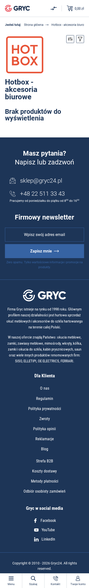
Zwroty (44, 418)
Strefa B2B (44, 461)
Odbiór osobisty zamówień (44, 491)
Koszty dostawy (44, 471)
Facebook (48, 520)
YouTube (48, 530)
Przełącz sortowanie (80, 39)
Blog (44, 449)
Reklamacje (44, 439)
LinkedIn (48, 539)
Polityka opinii (44, 428)
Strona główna (34, 25)
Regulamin (44, 398)
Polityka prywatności (44, 408)
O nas (44, 388)
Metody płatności (44, 481)
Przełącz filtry (70, 39)
